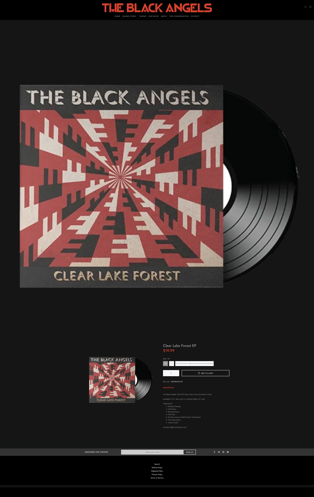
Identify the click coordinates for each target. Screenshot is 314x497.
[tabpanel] (157, 184)
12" (171, 363)
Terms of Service (157, 478)
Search (157, 464)
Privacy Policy (157, 474)
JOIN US (189, 452)
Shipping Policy (157, 471)
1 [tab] (157, 339)
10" (165, 363)
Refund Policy (157, 468)
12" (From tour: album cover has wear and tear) (194, 363)
